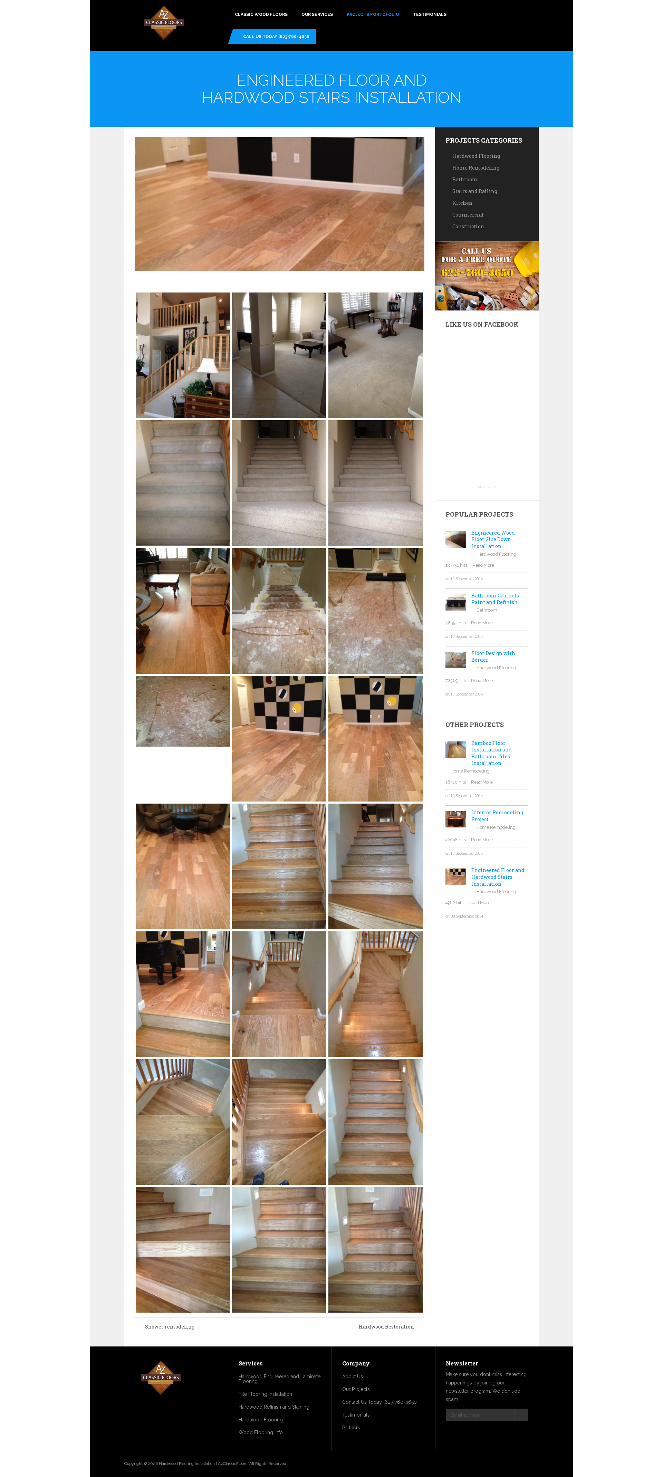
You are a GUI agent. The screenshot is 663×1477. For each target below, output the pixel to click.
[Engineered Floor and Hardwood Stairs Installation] (279, 204)
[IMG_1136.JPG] (279, 610)
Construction (468, 226)
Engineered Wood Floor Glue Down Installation (493, 539)
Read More (483, 565)
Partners (351, 1427)
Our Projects (356, 1389)
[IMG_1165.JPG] (279, 994)
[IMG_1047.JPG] (183, 355)
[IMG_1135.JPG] (183, 610)
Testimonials (429, 14)
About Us (352, 1376)
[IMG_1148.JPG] (375, 738)
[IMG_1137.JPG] (375, 610)
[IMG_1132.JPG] (375, 355)
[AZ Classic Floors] (164, 23)
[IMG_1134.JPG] (375, 483)
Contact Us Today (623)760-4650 (379, 1402)
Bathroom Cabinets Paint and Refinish (495, 599)
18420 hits (455, 782)
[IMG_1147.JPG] (279, 738)
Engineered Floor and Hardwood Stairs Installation (498, 877)
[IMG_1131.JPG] (279, 355)
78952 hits (455, 622)
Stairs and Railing (474, 191)
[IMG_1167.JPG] (183, 1121)
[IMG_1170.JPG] (183, 1249)
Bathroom (465, 179)
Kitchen (462, 203)
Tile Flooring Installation (265, 1394)
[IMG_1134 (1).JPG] (279, 483)
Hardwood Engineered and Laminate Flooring (279, 1379)
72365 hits (455, 680)
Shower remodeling (169, 1326)
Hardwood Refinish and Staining (274, 1407)
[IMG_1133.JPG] (183, 483)
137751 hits (456, 565)
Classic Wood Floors (261, 14)
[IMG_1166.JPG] (375, 994)
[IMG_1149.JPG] (183, 866)
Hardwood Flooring (476, 156)
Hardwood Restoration (386, 1326)
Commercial (468, 214)
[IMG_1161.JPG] (279, 866)
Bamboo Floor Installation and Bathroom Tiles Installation (491, 753)
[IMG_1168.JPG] (279, 1121)
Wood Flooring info (261, 1432)
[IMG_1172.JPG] (375, 1249)
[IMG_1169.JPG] (375, 1121)
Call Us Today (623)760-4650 (276, 36)
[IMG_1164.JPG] (183, 994)
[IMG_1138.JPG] (183, 710)
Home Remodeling (475, 167)
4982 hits (454, 902)
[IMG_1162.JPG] (375, 866)
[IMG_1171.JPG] (279, 1249)
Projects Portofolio (373, 14)
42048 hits (455, 839)
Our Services (317, 14)
